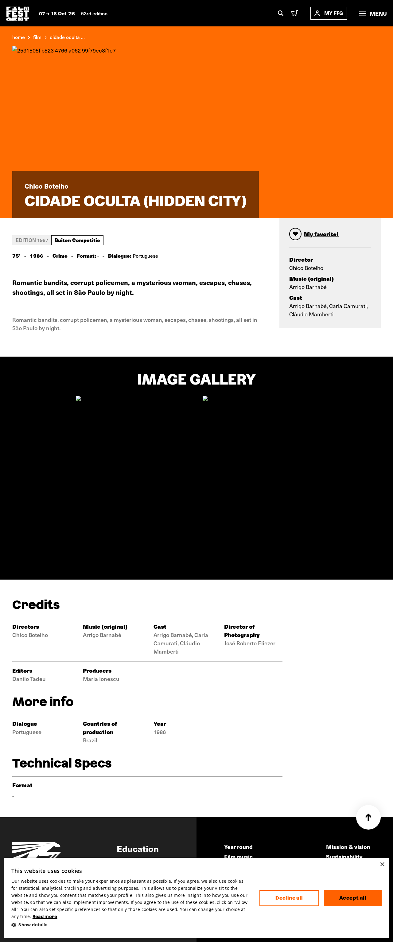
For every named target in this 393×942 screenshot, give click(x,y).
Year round (238, 846)
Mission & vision (348, 846)
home (18, 36)
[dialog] (196, 898)
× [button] (382, 864)
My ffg (333, 13)
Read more (45, 916)
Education (138, 848)
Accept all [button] (352, 898)
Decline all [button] (289, 898)
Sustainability (344, 856)
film (37, 36)
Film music (238, 856)
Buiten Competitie (77, 240)
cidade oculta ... (67, 36)
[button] (130, 925)
